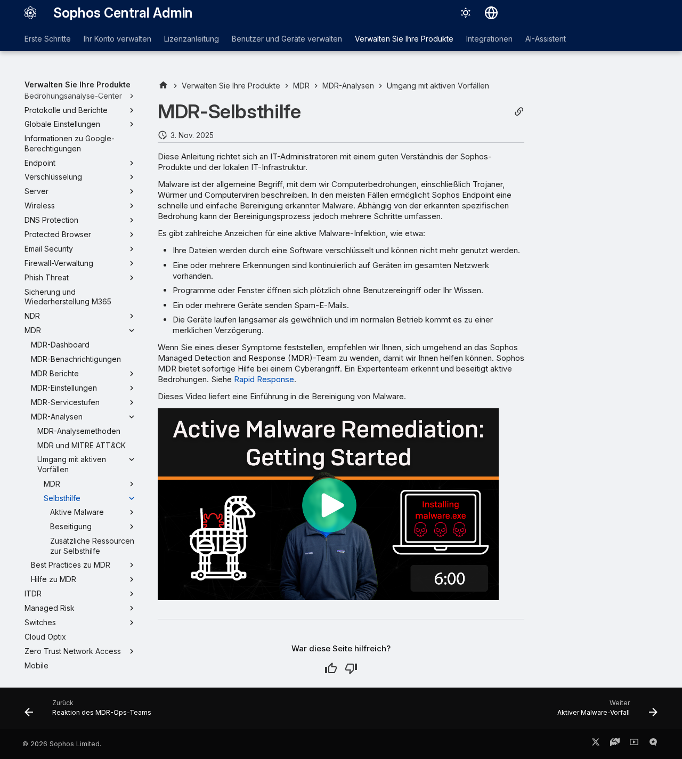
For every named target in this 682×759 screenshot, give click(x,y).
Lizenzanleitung (191, 38)
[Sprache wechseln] (491, 12)
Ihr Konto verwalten (117, 38)
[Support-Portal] (614, 744)
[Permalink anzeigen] (519, 111)
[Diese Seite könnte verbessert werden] (351, 668)
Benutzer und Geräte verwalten (287, 38)
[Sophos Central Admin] (30, 12)
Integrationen (489, 38)
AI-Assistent (545, 38)
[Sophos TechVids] (634, 744)
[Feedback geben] (653, 744)
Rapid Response (264, 379)
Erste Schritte (48, 38)
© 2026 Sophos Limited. (61, 744)
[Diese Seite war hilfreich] (331, 668)
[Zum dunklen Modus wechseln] (465, 12)
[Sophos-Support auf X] (595, 744)
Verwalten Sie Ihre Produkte (404, 38)
